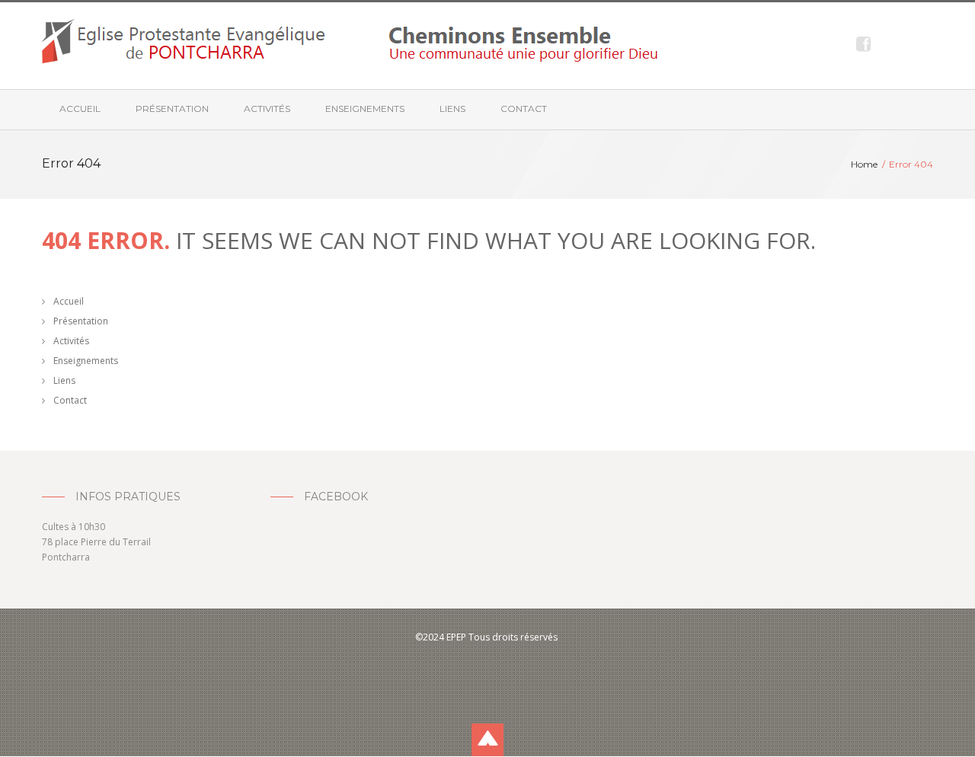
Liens (452, 108)
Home (864, 164)
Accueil (80, 108)
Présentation (172, 108)
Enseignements (364, 108)
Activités (267, 108)
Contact (523, 108)
